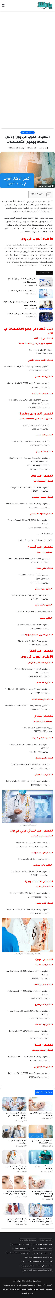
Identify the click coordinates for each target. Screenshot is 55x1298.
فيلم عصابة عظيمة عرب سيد (42, 1249)
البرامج (30, 1289)
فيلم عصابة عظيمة (46, 1240)
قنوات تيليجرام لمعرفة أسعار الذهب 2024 (38, 1257)
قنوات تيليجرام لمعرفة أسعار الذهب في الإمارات (37, 1266)
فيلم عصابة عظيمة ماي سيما (42, 1253)
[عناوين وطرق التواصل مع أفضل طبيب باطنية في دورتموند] (14, 1104)
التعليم (24, 1289)
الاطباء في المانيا (27, 132)
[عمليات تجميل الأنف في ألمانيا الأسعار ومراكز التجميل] (14, 1182)
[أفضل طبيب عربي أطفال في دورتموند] (41, 1104)
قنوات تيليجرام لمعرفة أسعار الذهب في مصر (37, 1270)
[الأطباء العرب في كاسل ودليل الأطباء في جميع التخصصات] (41, 1210)
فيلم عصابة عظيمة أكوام (28, 1240)
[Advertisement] (27, 41)
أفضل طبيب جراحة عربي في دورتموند (22, 314)
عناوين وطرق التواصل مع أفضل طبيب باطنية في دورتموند (16, 1115)
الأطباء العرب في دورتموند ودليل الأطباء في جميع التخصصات (42, 1194)
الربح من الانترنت (27, 1293)
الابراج (36, 1289)
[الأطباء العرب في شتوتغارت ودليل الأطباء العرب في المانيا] (46, 305)
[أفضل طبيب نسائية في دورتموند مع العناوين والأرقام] (46, 282)
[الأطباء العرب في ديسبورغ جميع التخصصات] (41, 1132)
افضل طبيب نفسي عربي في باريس (23, 291)
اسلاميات (49, 1289)
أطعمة (49, 1285)
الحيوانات (6, 1289)
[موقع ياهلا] (45, 5)
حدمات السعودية (9, 1285)
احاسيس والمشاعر (29, 1285)
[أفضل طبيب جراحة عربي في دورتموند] (46, 317)
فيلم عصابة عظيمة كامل (21, 1249)
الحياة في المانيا (15, 1289)
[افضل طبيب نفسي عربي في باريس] (46, 293)
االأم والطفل (41, 1285)
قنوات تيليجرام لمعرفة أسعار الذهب (18, 1253)
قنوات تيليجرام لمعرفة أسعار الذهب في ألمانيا (37, 1261)
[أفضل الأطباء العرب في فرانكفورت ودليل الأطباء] (14, 1210)
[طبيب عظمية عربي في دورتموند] (41, 1157)
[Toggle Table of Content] (47, 194)
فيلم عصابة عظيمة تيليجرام (20, 1244)
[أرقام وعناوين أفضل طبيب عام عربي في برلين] (14, 1157)
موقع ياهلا (43, 148)
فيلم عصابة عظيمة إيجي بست (42, 1244)
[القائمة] (3, 6)
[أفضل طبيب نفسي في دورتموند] (14, 1132)
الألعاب (42, 1289)
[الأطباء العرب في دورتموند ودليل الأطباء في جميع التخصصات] (41, 1182)
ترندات (19, 1285)
